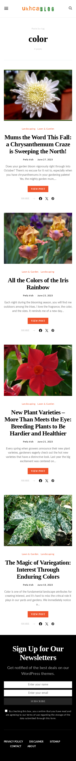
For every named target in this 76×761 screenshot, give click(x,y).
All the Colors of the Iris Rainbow (38, 284)
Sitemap (55, 742)
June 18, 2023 (45, 585)
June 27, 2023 (45, 159)
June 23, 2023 (45, 295)
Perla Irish (28, 159)
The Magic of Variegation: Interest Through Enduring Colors (38, 569)
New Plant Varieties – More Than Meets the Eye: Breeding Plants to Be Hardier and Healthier (38, 423)
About (31, 746)
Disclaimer (36, 742)
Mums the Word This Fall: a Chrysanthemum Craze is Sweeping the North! (38, 144)
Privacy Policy (13, 742)
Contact (15, 746)
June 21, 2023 (45, 442)
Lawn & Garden (45, 129)
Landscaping (28, 129)
